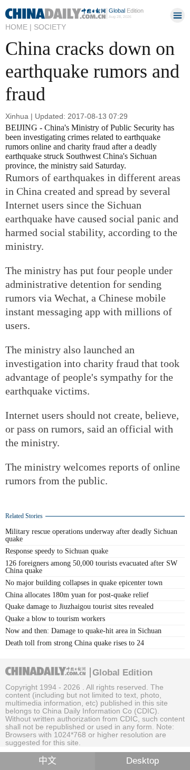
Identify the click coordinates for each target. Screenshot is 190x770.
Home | (18, 27)
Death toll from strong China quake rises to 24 (74, 643)
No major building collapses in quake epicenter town (84, 583)
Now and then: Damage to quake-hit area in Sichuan (83, 631)
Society (50, 27)
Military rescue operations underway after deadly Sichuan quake (91, 535)
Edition (126, 10)
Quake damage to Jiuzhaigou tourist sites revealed (79, 607)
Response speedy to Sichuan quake (56, 551)
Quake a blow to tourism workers (55, 619)
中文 (47, 761)
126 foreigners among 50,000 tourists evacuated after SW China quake (91, 567)
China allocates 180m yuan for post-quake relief (77, 595)
